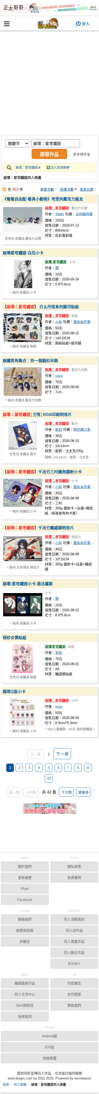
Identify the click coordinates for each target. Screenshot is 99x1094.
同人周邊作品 (74, 941)
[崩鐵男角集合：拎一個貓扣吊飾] (23, 381)
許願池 (25, 941)
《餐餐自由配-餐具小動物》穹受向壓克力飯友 (43, 199)
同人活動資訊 (74, 919)
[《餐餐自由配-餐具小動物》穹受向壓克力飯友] (23, 220)
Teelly (59, 214)
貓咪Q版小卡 (14, 691)
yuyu (59, 376)
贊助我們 (74, 1005)
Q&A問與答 (25, 1005)
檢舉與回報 (24, 930)
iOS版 (49, 1047)
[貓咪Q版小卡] (23, 712)
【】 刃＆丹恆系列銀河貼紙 (41, 306)
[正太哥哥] (49, 8)
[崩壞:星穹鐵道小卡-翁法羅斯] (23, 604)
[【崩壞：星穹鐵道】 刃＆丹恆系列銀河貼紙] (23, 327)
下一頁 (62, 754)
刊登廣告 (74, 983)
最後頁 (83, 792)
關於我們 (25, 866)
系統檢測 (25, 1016)
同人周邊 (20, 1085)
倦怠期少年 (82, 429)
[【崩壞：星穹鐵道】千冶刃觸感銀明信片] (23, 549)
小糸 (58, 322)
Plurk (25, 889)
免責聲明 (74, 878)
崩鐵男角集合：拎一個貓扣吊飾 (30, 360)
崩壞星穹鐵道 (55, 647)
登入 (86, 23)
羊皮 (58, 653)
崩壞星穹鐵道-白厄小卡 (23, 253)
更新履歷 (25, 878)
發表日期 (86, 189)
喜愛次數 (47, 189)
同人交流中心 (25, 994)
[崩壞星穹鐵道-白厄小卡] (23, 274)
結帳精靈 (49, 1058)
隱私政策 (74, 866)
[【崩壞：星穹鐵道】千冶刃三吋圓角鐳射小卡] (23, 493)
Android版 (49, 1036)
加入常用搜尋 (59, 168)
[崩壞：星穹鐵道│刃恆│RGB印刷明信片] (23, 435)
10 (49, 778)
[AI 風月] (49, 811)
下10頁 (66, 792)
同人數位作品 (74, 953)
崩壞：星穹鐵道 (27, 168)
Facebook (24, 900)
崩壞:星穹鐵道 (56, 262)
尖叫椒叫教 (84, 214)
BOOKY (74, 964)
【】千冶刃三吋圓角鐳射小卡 (42, 471)
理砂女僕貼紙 (14, 637)
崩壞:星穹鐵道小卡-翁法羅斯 (28, 583)
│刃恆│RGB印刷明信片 (37, 414)
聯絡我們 (25, 919)
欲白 (58, 429)
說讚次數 (67, 189)
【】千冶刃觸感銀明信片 (38, 527)
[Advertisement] (49, 82)
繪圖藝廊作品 (25, 983)
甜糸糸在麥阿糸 (85, 322)
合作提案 (74, 994)
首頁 (6, 1085)
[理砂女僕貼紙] (23, 658)
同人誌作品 (74, 930)
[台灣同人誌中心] (48, 23)
